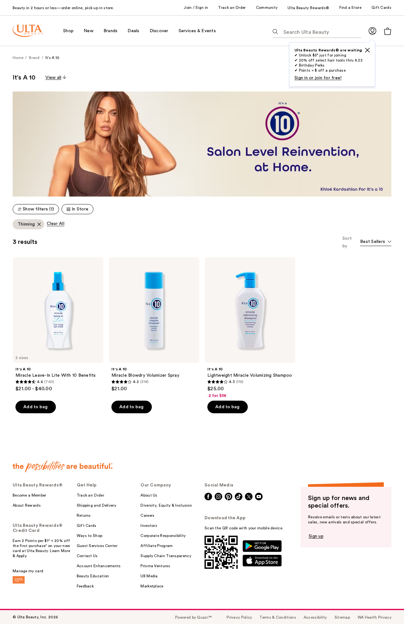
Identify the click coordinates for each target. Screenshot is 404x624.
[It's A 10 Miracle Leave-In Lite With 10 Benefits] (58, 324)
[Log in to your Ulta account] (372, 30)
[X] (367, 50)
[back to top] (385, 605)
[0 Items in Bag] (387, 31)
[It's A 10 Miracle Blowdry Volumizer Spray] (154, 324)
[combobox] (375, 242)
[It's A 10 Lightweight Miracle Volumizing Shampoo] (250, 327)
